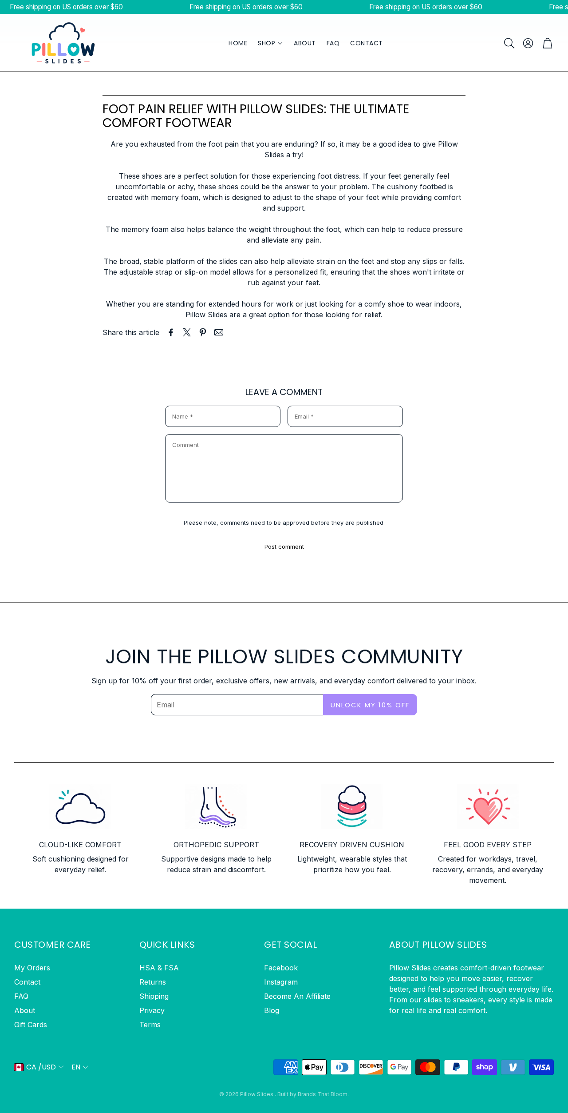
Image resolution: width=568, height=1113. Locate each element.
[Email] (218, 332)
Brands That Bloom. (323, 1094)
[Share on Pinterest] (202, 332)
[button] (508, 43)
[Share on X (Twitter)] (186, 332)
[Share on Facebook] (170, 332)
